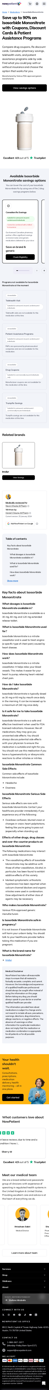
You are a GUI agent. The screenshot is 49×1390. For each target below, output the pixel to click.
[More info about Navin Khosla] (28, 506)
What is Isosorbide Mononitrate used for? (24, 565)
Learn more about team (24, 1252)
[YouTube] (30, 1315)
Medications (15, 12)
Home (4, 12)
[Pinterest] (20, 1315)
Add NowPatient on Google (22, 523)
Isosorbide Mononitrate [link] (33, 12)
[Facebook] (14, 1315)
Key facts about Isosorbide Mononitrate (19, 547)
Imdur (8, 960)
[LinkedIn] (36, 1315)
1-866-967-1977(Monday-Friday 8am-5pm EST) (22, 1344)
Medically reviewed (15, 502)
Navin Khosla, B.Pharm (16, 506)
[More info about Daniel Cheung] (30, 513)
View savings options (24, 87)
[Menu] (44, 3)
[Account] (37, 3)
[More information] (37, 524)
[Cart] (30, 3)
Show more (12, 580)
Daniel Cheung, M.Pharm (17, 512)
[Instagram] (9, 1315)
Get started (13, 1097)
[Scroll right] (44, 270)
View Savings (18, 477)
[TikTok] (25, 1315)
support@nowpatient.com (19, 1350)
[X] (3, 1315)
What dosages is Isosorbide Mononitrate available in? (22, 556)
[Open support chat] (44, 1383)
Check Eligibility (20, 257)
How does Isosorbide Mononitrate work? (25, 574)
